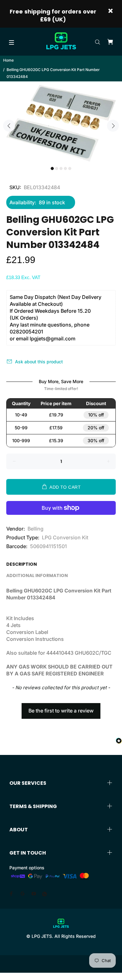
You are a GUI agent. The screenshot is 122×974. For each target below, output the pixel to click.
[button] (61, 708)
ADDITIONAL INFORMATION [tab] (37, 575)
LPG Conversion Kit (65, 537)
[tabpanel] (61, 122)
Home (8, 60)
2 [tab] (56, 168)
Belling (35, 529)
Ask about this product (39, 361)
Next (113, 126)
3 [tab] (61, 168)
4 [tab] (65, 168)
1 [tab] (52, 168)
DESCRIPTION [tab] (21, 564)
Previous (9, 126)
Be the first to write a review (61, 710)
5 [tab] (69, 168)
